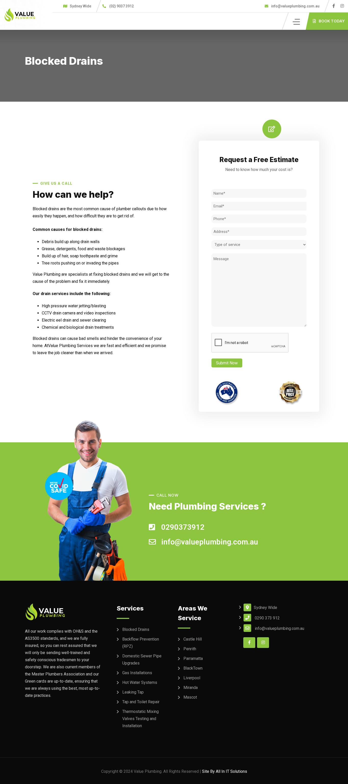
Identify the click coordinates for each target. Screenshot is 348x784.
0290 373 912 (267, 618)
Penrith (189, 648)
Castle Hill (192, 639)
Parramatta (193, 658)
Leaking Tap (133, 692)
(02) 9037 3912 (121, 6)
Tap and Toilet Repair (140, 701)
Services (93, 21)
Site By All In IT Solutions (224, 771)
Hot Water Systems (139, 682)
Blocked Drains (135, 629)
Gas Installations (137, 672)
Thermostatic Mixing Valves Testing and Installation (140, 718)
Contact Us (124, 21)
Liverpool (191, 677)
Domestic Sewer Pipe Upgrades (142, 660)
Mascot (190, 697)
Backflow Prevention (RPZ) (140, 643)
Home (69, 21)
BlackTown (193, 668)
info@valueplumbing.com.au (294, 6)
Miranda (190, 687)
